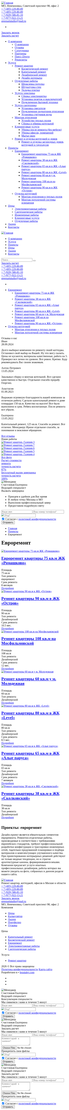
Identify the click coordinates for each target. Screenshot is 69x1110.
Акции (12, 224)
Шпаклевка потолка (32, 84)
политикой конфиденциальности (37, 519)
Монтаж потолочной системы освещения (38, 332)
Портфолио (14, 922)
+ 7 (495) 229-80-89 (12, 8)
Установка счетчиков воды (36, 114)
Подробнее (7, 588)
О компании (15, 41)
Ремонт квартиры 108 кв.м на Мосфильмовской (38, 183)
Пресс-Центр (22, 56)
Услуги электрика (25, 93)
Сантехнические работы (29, 211)
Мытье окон (28, 135)
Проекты (13, 147)
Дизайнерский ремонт (34, 74)
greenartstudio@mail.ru (13, 21)
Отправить (8, 522)
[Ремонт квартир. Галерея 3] (17, 442)
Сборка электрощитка (34, 96)
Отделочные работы (26, 81)
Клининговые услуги (27, 126)
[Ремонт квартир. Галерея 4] (17, 454)
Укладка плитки (30, 90)
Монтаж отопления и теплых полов (41, 196)
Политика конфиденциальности (19, 969)
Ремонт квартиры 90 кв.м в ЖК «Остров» (38, 323)
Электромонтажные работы (30, 208)
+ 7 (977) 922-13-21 (12, 18)
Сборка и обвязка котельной (37, 123)
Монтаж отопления (26, 117)
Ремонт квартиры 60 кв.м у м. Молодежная (39, 314)
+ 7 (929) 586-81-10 (12, 15)
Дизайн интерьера (31, 77)
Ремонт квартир (24, 65)
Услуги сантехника (26, 105)
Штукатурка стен (31, 87)
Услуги (12, 62)
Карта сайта (45, 969)
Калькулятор (15, 916)
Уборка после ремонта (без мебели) (41, 129)
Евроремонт (22, 151)
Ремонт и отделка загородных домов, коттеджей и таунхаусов (42, 143)
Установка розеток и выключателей (41, 99)
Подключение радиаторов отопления (42, 111)
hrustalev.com (27, 972)
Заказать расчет (10, 35)
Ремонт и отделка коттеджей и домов (36, 138)
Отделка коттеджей (26, 193)
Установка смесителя (33, 108)
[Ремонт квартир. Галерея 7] (17, 445)
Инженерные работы (27, 214)
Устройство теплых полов (36, 120)
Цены (11, 205)
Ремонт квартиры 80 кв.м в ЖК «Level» (44, 172)
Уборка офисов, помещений (37, 132)
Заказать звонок (10, 32)
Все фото (6, 457)
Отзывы (19, 47)
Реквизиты (21, 59)
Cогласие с (30, 519)
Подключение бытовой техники (39, 102)
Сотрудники (22, 50)
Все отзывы (8, 436)
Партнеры (20, 53)
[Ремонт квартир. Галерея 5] (17, 451)
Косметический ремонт (34, 68)
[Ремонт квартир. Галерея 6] (17, 448)
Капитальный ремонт (33, 71)
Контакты (13, 227)
